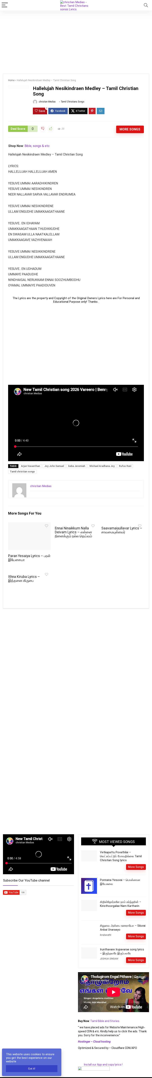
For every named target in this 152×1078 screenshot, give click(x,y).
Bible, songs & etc (37, 146)
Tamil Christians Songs (72, 101)
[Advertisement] (76, 40)
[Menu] (5, 5)
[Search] (146, 5)
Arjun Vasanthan (30, 466)
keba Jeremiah (76, 466)
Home (11, 80)
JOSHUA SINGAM (109, 958)
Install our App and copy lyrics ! (100, 1064)
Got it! (31, 1068)
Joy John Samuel (54, 466)
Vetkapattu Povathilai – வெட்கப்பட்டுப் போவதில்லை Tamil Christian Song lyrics (121, 856)
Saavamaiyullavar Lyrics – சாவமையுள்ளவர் (121, 530)
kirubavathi (105, 935)
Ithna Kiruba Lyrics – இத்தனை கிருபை (24, 579)
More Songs (130, 129)
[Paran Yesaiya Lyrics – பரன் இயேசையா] (29, 525)
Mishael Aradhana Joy (102, 466)
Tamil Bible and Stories (105, 1021)
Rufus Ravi (125, 466)
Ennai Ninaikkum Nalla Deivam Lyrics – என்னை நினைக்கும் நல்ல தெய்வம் (73, 532)
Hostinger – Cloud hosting (94, 1041)
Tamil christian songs (22, 471)
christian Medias (47, 101)
